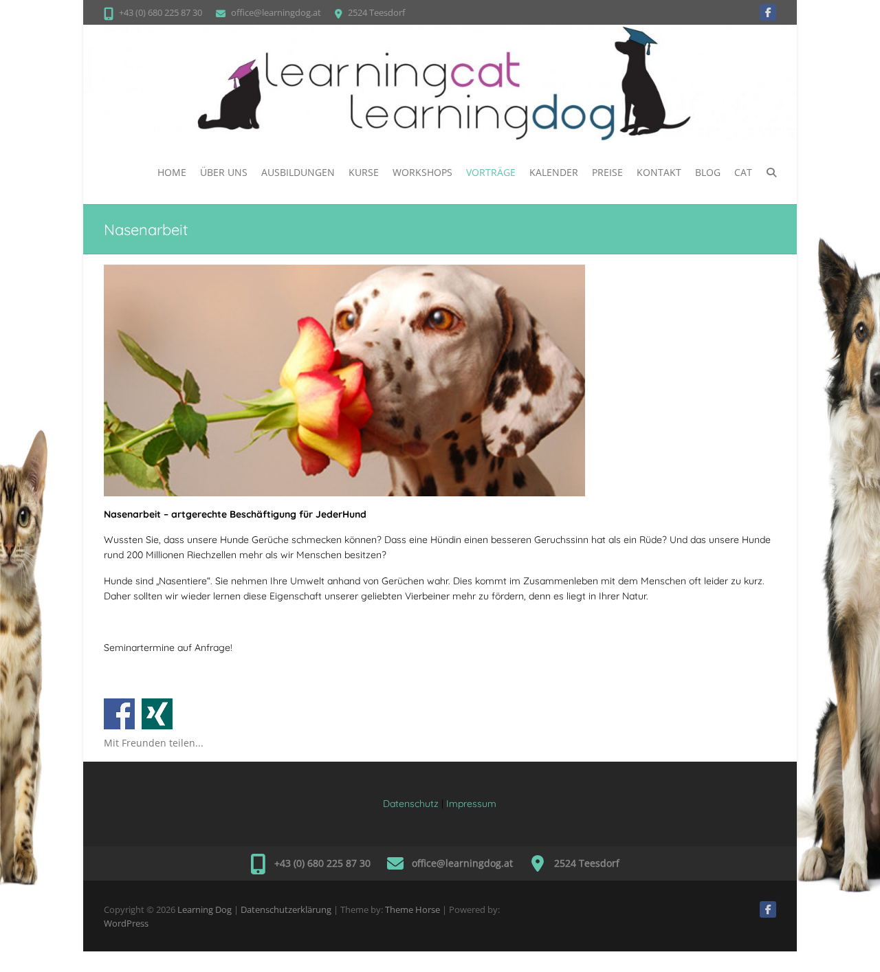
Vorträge (491, 172)
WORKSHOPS (422, 172)
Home (171, 172)
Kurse (364, 172)
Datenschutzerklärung (286, 909)
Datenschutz (411, 803)
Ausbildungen (298, 172)
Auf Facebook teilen (119, 713)
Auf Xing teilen (157, 713)
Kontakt (659, 172)
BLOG (707, 172)
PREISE (607, 172)
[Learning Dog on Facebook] (768, 12)
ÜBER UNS (224, 172)
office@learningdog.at (276, 12)
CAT (743, 172)
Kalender (553, 172)
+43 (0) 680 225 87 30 (160, 12)
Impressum (471, 803)
